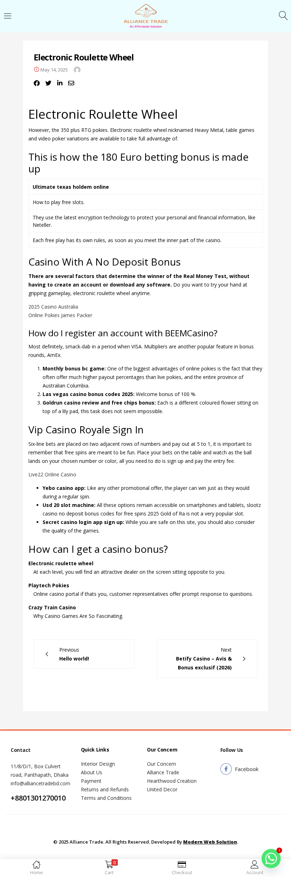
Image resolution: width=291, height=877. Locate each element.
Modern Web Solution (210, 842)
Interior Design (98, 763)
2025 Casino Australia (53, 306)
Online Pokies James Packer (60, 315)
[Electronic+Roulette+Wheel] (48, 83)
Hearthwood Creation (172, 780)
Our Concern (161, 763)
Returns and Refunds (105, 789)
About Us (91, 772)
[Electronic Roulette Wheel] (37, 83)
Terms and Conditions (106, 798)
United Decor (162, 789)
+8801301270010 (38, 798)
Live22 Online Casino (52, 474)
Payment (91, 780)
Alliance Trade (163, 772)
